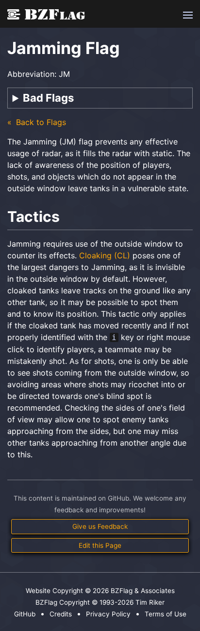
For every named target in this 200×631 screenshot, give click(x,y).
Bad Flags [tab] (48, 97)
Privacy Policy (108, 614)
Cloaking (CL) (104, 255)
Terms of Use (165, 614)
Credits (61, 614)
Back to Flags (40, 122)
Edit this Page (100, 545)
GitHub (24, 614)
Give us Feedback (100, 526)
